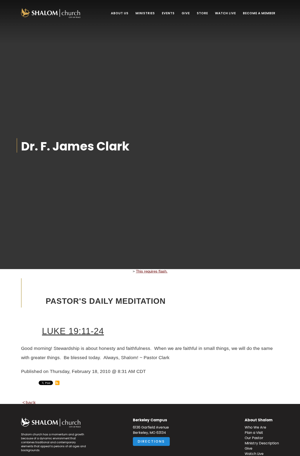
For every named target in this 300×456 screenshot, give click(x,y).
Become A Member (259, 13)
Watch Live (225, 13)
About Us (119, 13)
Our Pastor (254, 437)
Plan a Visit (254, 432)
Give (186, 13)
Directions (151, 441)
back (31, 402)
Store (202, 13)
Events (168, 13)
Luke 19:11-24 (73, 331)
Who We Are (255, 427)
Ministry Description (262, 443)
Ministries (145, 13)
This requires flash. (152, 271)
